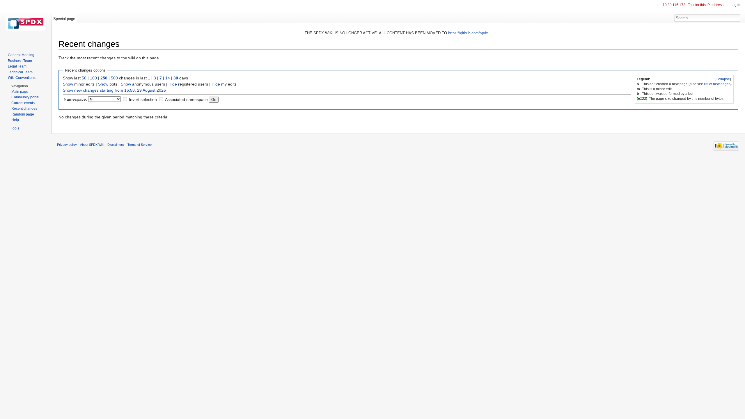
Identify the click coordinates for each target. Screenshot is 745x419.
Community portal (25, 97)
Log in (735, 5)
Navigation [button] (19, 86)
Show (68, 84)
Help (15, 120)
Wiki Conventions (22, 78)
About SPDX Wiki (92, 144)
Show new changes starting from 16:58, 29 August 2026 (114, 90)
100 (93, 78)
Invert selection (143, 99)
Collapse (723, 79)
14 (167, 78)
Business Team (20, 61)
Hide (172, 84)
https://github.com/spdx (468, 33)
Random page (22, 114)
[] (723, 79)
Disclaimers (115, 144)
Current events (23, 103)
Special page (64, 19)
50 (84, 78)
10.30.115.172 (674, 5)
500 (114, 78)
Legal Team (17, 66)
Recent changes (24, 108)
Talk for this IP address (705, 5)
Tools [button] (15, 128)
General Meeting (21, 55)
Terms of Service (139, 144)
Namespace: (75, 99)
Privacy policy (67, 144)
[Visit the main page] (25, 23)
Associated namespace (186, 99)
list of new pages (717, 84)
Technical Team (20, 72)
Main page (19, 92)
